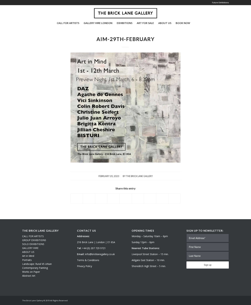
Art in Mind (28, 255)
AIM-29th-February (125, 39)
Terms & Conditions (88, 260)
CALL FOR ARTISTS (33, 236)
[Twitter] (23, 11)
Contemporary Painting (35, 267)
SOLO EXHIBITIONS (33, 244)
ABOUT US (28, 252)
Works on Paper (31, 271)
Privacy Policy (84, 266)
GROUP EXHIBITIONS (34, 240)
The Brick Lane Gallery (139, 176)
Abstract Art (28, 275)
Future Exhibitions (220, 2)
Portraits (27, 260)
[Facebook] (33, 11)
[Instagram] (28, 11)
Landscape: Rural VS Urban (37, 264)
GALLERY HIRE (30, 248)
